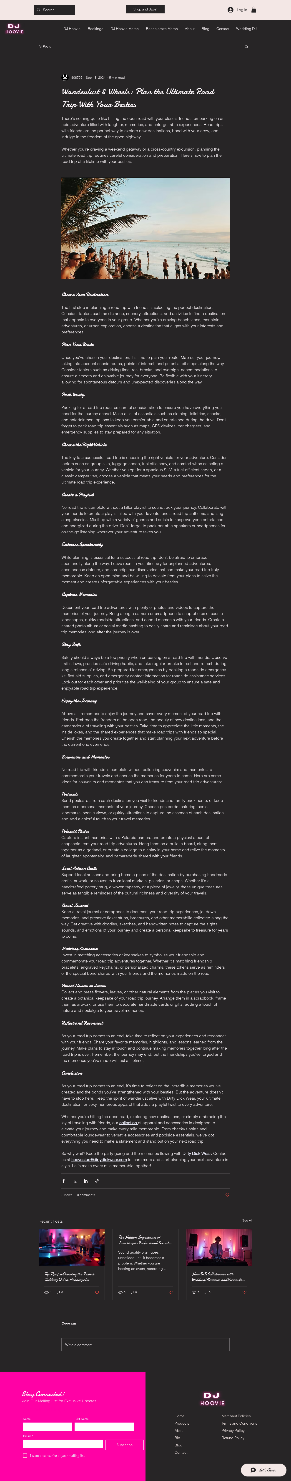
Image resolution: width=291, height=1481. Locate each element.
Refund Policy (233, 1438)
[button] (253, 10)
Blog (178, 1445)
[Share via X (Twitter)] (75, 1181)
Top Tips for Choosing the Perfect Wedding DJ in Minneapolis (69, 1277)
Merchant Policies (236, 1416)
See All (247, 1220)
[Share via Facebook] (63, 1181)
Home (179, 1416)
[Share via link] (97, 1181)
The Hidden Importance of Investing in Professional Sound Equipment (143, 1240)
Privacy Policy (233, 1430)
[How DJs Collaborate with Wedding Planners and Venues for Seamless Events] (219, 1247)
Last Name (81, 1419)
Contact (181, 1452)
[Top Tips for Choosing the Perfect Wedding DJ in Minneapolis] (72, 1247)
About (179, 1430)
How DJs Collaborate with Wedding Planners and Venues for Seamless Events (218, 1277)
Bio (177, 1438)
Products (182, 1423)
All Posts (45, 46)
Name (26, 1419)
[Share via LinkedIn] (86, 1181)
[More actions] (227, 77)
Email (28, 1436)
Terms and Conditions (239, 1423)
